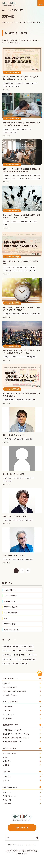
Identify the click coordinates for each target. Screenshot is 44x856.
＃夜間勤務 (7, 711)
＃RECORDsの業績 (9, 753)
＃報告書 (6, 765)
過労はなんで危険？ (10, 687)
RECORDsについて (10, 787)
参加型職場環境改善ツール (12, 742)
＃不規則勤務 (7, 718)
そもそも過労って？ (10, 678)
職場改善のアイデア (10, 725)
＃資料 (5, 757)
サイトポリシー (31, 845)
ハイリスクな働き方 (10, 702)
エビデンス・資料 (9, 748)
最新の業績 (7, 804)
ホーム (6, 10)
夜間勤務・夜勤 (17, 10)
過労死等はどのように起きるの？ (14, 691)
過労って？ (7, 683)
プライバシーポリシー (15, 845)
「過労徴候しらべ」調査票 (12, 730)
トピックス (7, 777)
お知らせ (6, 771)
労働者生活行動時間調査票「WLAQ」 (16, 738)
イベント (6, 780)
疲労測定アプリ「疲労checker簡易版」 (16, 734)
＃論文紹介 (7, 761)
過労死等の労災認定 (10, 695)
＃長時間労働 (7, 707)
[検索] (37, 838)
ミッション (7, 792)
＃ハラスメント (8, 714)
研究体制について (9, 796)
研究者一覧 (7, 800)
